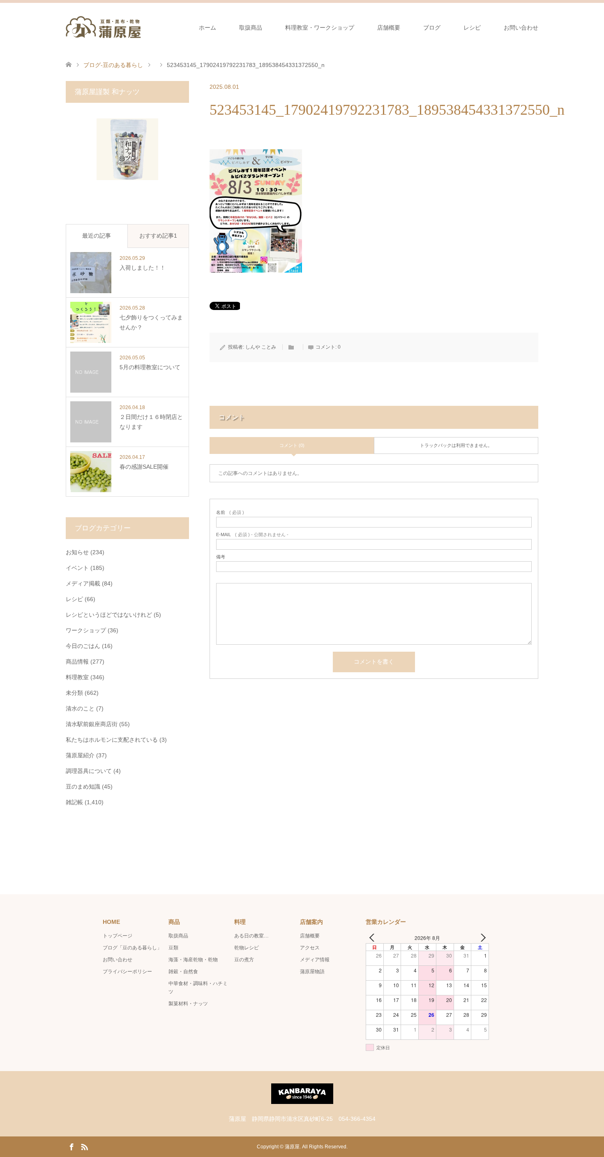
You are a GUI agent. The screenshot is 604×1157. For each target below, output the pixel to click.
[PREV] (373, 938)
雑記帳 (74, 802)
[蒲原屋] (103, 27)
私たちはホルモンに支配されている (112, 739)
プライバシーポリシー (127, 971)
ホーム (207, 27)
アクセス (310, 948)
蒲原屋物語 (312, 971)
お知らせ (77, 552)
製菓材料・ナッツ (188, 1004)
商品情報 (77, 661)
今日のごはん (83, 646)
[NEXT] (481, 938)
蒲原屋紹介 (80, 755)
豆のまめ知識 (83, 786)
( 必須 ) (230, 512)
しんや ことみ (260, 347)
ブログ (431, 27)
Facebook (71, 1146)
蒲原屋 (292, 1147)
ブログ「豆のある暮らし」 (132, 948)
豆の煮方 (244, 960)
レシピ (472, 27)
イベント (77, 568)
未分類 (74, 693)
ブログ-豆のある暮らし (113, 65)
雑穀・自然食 (183, 971)
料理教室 (77, 677)
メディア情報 (315, 960)
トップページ (117, 936)
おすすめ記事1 (158, 235)
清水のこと (80, 708)
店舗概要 (388, 27)
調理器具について (89, 771)
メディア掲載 (83, 583)
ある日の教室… (251, 936)
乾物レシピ (246, 948)
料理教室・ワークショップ (319, 27)
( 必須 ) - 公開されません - (252, 534)
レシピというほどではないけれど (109, 614)
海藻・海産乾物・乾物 (193, 960)
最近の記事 (96, 235)
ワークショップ (86, 630)
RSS (84, 1146)
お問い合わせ (521, 27)
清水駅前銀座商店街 (92, 724)
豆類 (173, 948)
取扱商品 (250, 27)
